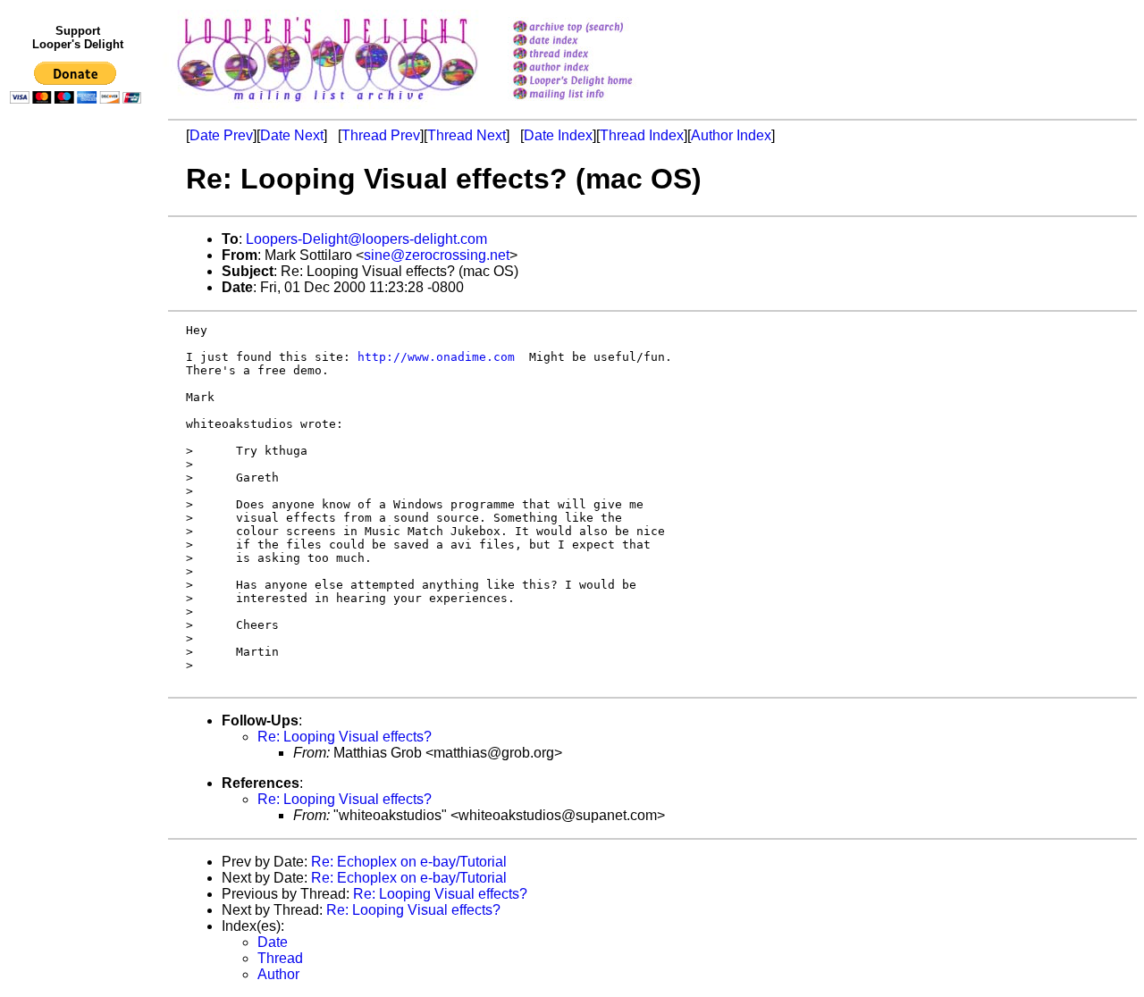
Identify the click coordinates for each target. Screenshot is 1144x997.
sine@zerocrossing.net (436, 255)
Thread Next (466, 135)
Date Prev (221, 135)
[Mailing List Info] (596, 104)
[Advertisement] (78, 480)
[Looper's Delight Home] (596, 81)
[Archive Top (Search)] (596, 28)
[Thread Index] (596, 55)
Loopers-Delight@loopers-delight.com (366, 239)
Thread (280, 958)
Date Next (292, 135)
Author (278, 974)
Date (272, 942)
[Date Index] (596, 41)
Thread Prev (380, 135)
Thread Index (642, 135)
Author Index (731, 135)
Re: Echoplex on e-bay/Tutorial (409, 861)
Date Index (558, 135)
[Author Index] (596, 68)
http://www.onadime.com (436, 357)
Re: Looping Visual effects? (344, 736)
